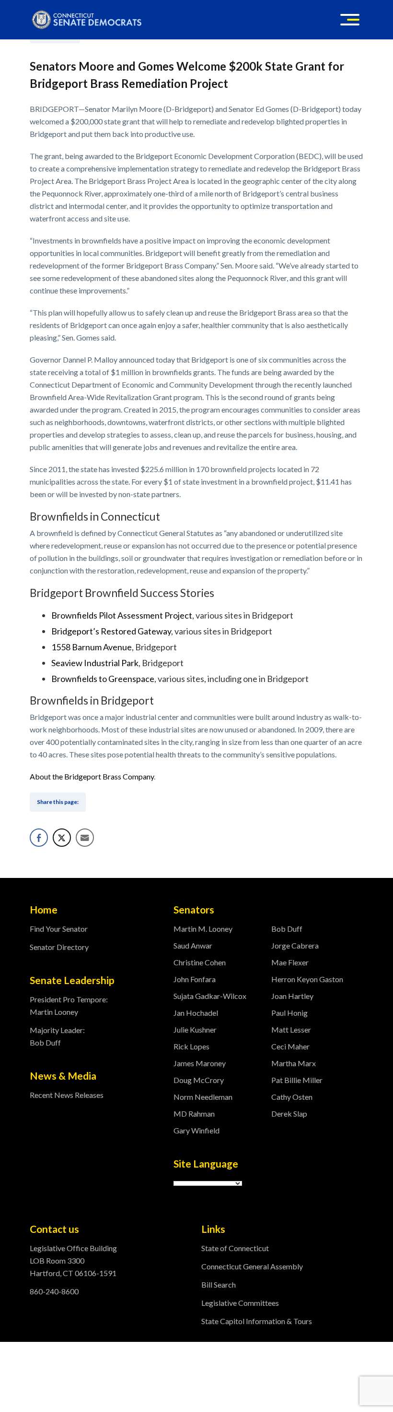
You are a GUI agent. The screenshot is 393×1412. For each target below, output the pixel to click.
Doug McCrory (198, 1079)
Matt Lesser (291, 1029)
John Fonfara (194, 979)
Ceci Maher (290, 1046)
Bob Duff (286, 928)
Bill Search (218, 1284)
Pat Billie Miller (297, 1079)
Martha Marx (293, 1063)
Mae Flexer (290, 962)
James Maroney (199, 1063)
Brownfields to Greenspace (102, 678)
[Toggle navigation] (349, 19)
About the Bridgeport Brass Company (92, 776)
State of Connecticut (235, 1248)
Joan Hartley (292, 995)
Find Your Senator (59, 928)
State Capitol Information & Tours (256, 1321)
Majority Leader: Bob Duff (57, 1036)
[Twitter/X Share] (62, 837)
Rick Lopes (191, 1046)
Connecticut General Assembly (252, 1266)
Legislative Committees (240, 1302)
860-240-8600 (54, 1291)
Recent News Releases (67, 1094)
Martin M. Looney (202, 928)
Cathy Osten (291, 1096)
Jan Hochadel (195, 1012)
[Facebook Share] (39, 837)
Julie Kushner (195, 1029)
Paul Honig (289, 1012)
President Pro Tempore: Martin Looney (69, 1005)
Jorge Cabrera (295, 945)
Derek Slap (289, 1113)
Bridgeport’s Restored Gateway (111, 631)
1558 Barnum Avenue (91, 647)
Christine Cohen (199, 962)
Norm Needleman (202, 1096)
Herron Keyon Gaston (307, 979)
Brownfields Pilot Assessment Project (121, 615)
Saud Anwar (192, 945)
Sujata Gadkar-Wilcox (209, 995)
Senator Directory (59, 946)
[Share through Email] (85, 837)
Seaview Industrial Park (95, 662)
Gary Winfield (196, 1130)
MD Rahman (194, 1113)
